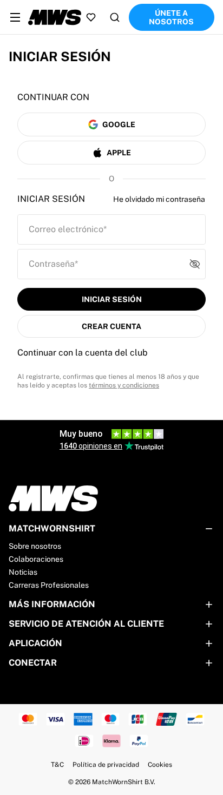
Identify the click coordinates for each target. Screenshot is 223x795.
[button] (197, 264)
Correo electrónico (68, 229)
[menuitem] (15, 17)
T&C (57, 764)
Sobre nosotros (35, 546)
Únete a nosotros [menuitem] (171, 17)
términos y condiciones (124, 385)
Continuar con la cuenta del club (82, 352)
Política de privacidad (106, 764)
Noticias (23, 572)
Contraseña (53, 264)
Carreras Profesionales (49, 585)
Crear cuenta (111, 326)
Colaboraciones (36, 559)
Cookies (160, 764)
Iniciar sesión (112, 299)
